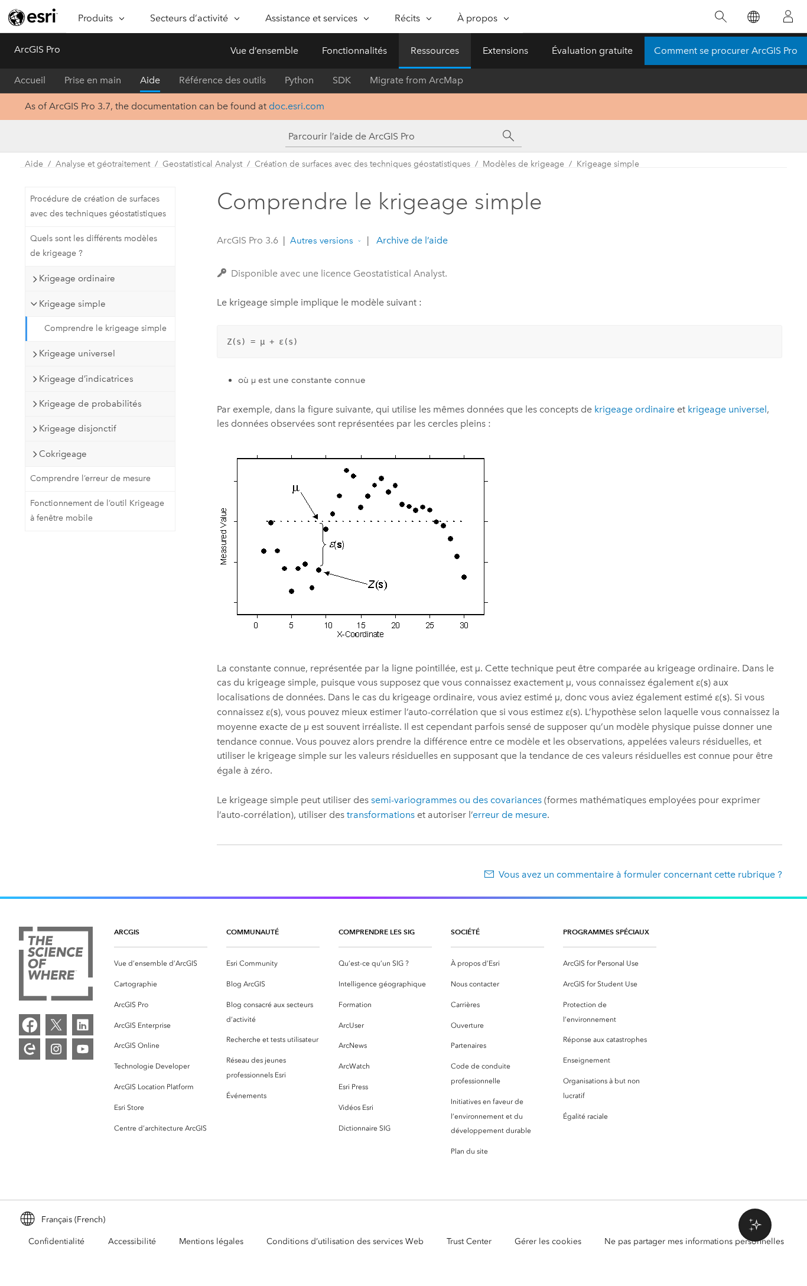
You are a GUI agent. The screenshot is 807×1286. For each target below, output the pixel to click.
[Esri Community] (29, 1049)
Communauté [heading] (252, 931)
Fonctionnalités (354, 50)
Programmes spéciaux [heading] (606, 931)
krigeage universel (727, 409)
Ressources (435, 50)
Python (299, 80)
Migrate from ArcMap (416, 80)
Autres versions (321, 240)
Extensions (505, 50)
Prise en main (92, 80)
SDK (342, 80)
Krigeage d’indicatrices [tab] (86, 379)
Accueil (29, 80)
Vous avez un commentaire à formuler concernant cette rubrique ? (640, 874)
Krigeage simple (608, 164)
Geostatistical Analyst (202, 164)
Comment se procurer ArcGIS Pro (726, 50)
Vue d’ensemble (264, 50)
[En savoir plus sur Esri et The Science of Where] (56, 966)
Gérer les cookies (548, 1241)
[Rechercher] (720, 17)
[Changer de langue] (753, 17)
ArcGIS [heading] (126, 931)
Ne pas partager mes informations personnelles (694, 1241)
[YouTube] (82, 1049)
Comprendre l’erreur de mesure (90, 478)
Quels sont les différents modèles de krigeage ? (93, 245)
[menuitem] (160, 963)
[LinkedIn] (82, 1024)
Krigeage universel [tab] (77, 353)
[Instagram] (56, 1049)
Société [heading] (465, 931)
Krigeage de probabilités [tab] (90, 403)
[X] (56, 1024)
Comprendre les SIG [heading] (377, 931)
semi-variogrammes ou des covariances (456, 800)
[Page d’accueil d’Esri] (33, 17)
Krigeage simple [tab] (72, 303)
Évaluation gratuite (592, 50)
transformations (381, 814)
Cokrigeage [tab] (63, 454)
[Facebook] (29, 1024)
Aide (150, 80)
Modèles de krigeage (523, 164)
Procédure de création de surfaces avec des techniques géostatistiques (98, 206)
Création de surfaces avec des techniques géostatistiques (362, 164)
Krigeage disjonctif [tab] (77, 428)
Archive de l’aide (411, 240)
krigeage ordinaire (634, 409)
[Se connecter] (788, 16)
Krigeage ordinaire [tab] (77, 278)
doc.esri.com (296, 106)
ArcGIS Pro (37, 49)
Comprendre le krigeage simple (105, 328)
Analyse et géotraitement (103, 164)
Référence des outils (222, 80)
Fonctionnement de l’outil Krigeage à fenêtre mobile (97, 510)
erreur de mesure (510, 814)
